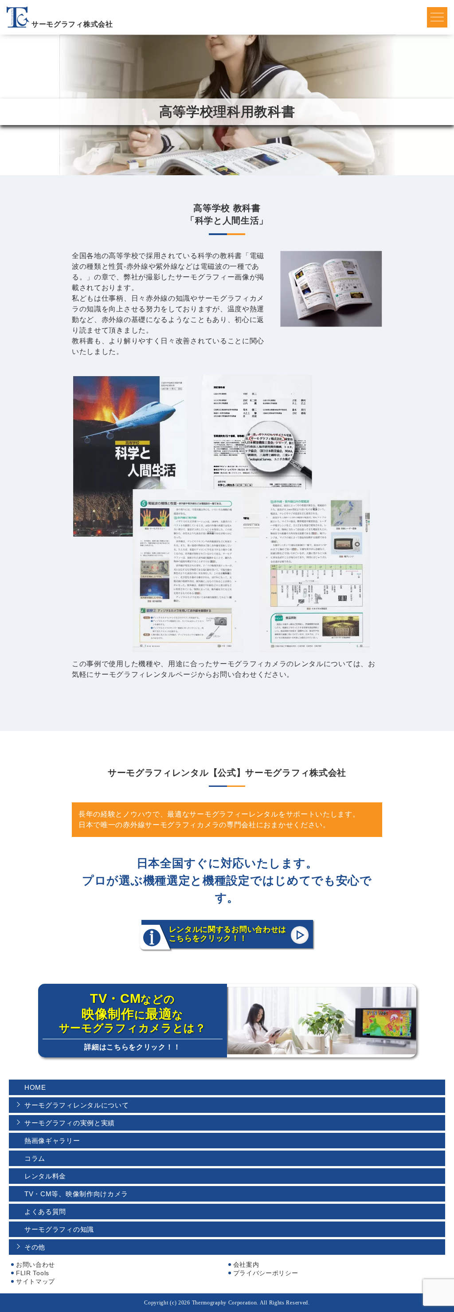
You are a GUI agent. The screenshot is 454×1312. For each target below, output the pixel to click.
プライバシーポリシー (265, 1273)
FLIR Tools (32, 1273)
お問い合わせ (35, 1264)
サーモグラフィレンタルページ (146, 674)
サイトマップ (35, 1281)
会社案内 (246, 1264)
